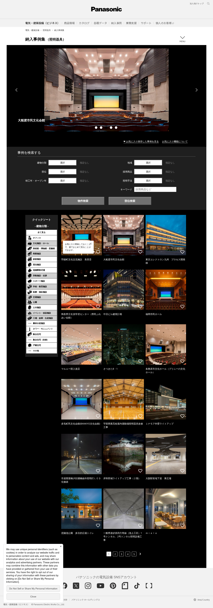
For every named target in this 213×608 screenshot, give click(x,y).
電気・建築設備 (32, 30)
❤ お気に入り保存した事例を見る (141, 141)
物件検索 (83, 201)
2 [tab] (101, 128)
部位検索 (130, 201)
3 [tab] (106, 128)
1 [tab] (96, 128)
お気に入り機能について (175, 141)
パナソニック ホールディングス (86, 599)
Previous (16, 90)
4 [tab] (111, 128)
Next (196, 90)
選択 (62, 162)
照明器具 (47, 30)
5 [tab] (116, 128)
